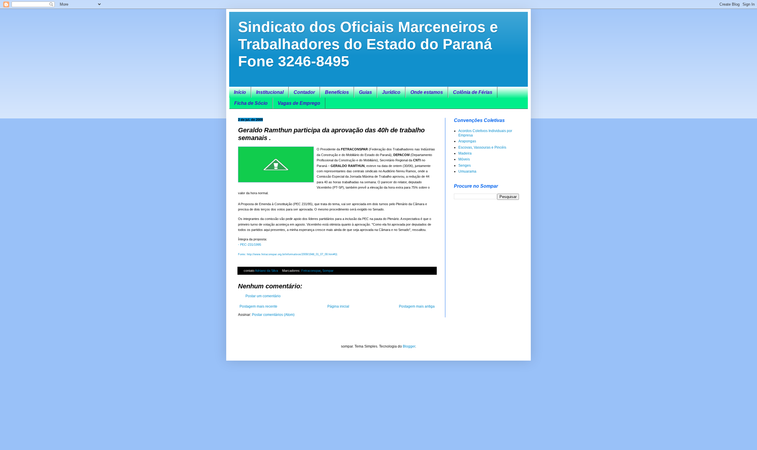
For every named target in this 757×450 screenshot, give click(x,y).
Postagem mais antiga (417, 306)
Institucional (270, 92)
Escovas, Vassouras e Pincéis (482, 147)
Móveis (464, 159)
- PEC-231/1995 (249, 244)
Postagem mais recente (258, 306)
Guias (365, 92)
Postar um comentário (263, 296)
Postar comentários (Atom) (273, 315)
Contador (304, 92)
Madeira (465, 153)
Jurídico (391, 92)
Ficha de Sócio (251, 103)
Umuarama (467, 171)
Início (240, 92)
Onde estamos (426, 92)
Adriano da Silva (267, 270)
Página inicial (338, 306)
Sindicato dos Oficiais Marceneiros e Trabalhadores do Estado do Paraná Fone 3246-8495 (368, 44)
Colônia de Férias (472, 92)
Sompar (328, 270)
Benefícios (337, 92)
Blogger (409, 346)
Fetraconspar (311, 270)
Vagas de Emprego (299, 103)
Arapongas (467, 141)
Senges (464, 165)
